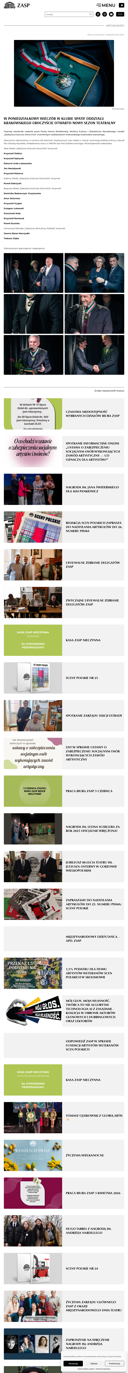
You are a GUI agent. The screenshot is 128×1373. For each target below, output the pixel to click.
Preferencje (114, 1363)
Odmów (93, 1363)
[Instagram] (104, 14)
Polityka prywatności (103, 1369)
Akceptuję (73, 1363)
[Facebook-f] (98, 14)
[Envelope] (111, 14)
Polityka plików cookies (86, 1369)
